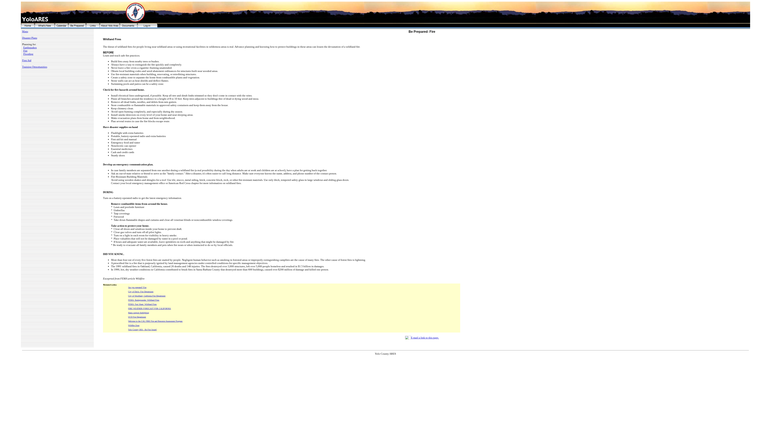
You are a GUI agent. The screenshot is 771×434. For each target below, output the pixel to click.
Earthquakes (30, 47)
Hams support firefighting (138, 313)
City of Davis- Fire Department (140, 292)
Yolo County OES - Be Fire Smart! (142, 330)
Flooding (28, 53)
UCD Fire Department (137, 317)
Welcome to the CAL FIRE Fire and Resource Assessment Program (155, 321)
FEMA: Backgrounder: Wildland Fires (143, 300)
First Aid (26, 60)
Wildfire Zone (133, 325)
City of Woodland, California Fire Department (146, 296)
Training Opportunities (34, 66)
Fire (25, 50)
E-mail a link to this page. (425, 337)
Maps (25, 31)
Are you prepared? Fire (137, 287)
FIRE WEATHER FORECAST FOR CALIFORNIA (149, 308)
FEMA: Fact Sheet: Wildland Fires (142, 304)
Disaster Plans (29, 37)
